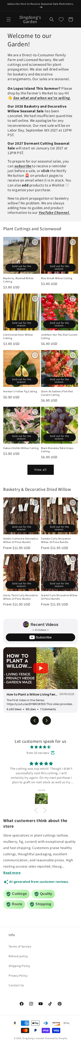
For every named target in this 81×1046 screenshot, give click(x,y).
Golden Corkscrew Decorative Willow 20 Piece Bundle (20, 540)
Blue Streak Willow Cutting (57, 278)
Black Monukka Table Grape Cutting (57, 449)
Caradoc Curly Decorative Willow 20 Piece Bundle (56, 540)
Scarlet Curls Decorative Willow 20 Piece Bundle (59, 597)
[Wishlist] (61, 19)
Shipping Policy (19, 966)
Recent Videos (44, 624)
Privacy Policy (18, 975)
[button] (8, 19)
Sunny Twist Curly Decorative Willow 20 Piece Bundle (20, 597)
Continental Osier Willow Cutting (18, 336)
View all (40, 469)
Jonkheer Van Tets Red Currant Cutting (59, 336)
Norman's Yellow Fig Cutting (20, 391)
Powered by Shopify (56, 1038)
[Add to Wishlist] (35, 242)
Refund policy (18, 956)
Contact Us (16, 985)
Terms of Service (20, 946)
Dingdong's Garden (33, 1038)
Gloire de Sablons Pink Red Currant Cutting (57, 393)
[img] (40, 747)
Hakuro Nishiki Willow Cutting (20, 448)
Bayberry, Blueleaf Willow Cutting (18, 280)
